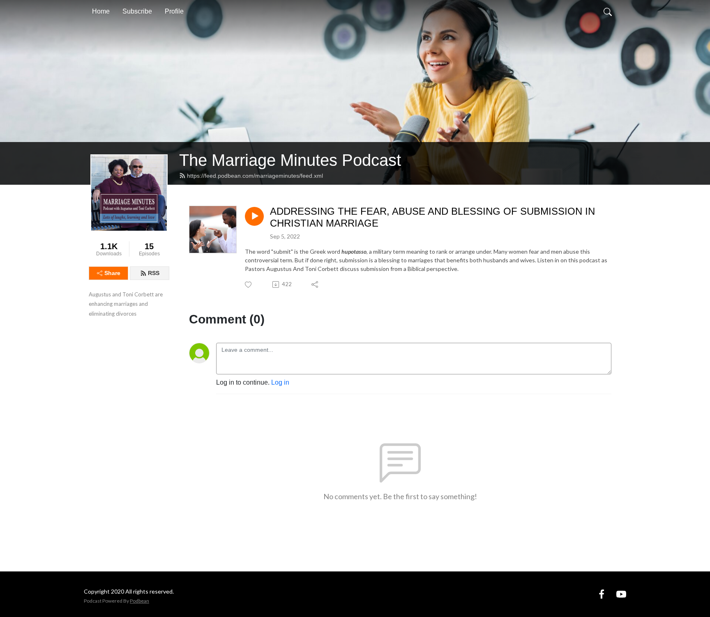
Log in (280, 382)
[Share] (315, 284)
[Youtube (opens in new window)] (621, 593)
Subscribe (137, 11)
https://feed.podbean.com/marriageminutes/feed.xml (255, 175)
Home (101, 11)
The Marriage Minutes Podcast (290, 160)
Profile (174, 11)
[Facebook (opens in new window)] (601, 593)
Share (112, 273)
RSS (153, 273)
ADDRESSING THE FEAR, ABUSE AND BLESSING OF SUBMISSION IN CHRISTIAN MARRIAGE (432, 217)
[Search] (607, 11)
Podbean (139, 601)
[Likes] (249, 284)
